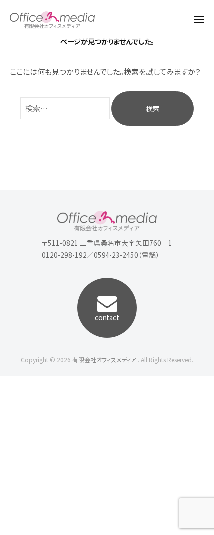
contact (107, 317)
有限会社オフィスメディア (104, 360)
